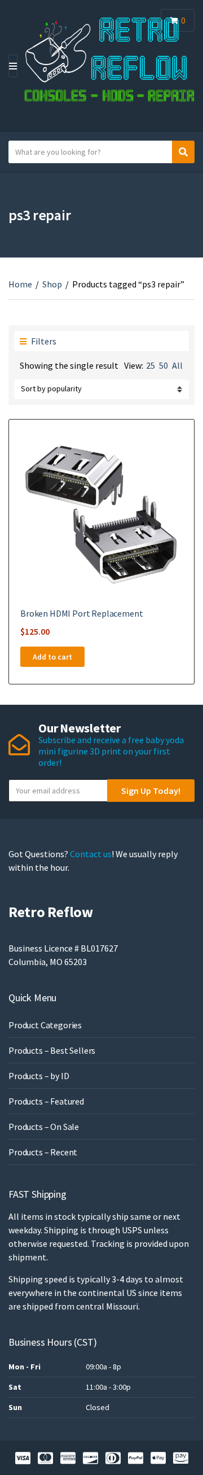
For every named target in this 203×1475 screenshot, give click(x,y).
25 (150, 365)
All (177, 365)
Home (20, 284)
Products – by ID (38, 1075)
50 (163, 365)
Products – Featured (46, 1101)
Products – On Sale (43, 1126)
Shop (52, 284)
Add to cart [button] (52, 657)
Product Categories (45, 1025)
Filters (42, 341)
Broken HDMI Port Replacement (81, 613)
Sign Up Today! (150, 790)
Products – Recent (42, 1152)
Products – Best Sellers (51, 1050)
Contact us (91, 853)
